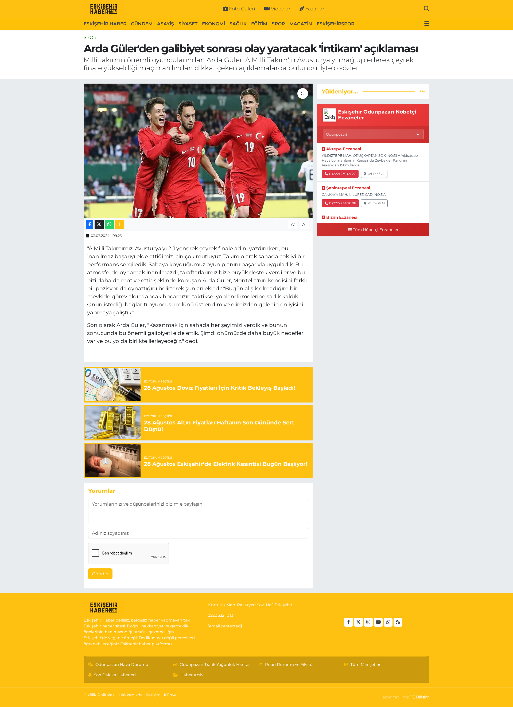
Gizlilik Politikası (99, 695)
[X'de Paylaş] (99, 224)
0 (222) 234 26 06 (342, 203)
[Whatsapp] (388, 622)
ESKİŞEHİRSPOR (335, 23)
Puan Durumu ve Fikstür (289, 664)
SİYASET (187, 23)
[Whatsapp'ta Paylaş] (109, 224)
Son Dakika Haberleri (115, 675)
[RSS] (398, 622)
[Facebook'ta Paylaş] (89, 224)
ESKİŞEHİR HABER (105, 23)
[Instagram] (368, 622)
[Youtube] (378, 622)
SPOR (278, 23)
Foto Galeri (242, 9)
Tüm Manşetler (365, 664)
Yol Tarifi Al (375, 174)
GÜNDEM (142, 23)
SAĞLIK (238, 23)
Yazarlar (314, 9)
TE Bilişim (419, 697)
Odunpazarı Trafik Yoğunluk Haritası (215, 664)
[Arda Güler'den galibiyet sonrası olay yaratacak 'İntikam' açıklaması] (198, 151)
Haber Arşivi (192, 675)
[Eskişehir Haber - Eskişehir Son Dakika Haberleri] (104, 9)
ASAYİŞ (165, 23)
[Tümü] (422, 91)
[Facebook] (348, 622)
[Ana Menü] (426, 24)
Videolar (280, 9)
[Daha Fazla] (119, 224)
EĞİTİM (259, 23)
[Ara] (426, 8)
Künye (170, 695)
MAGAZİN (300, 23)
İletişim (153, 695)
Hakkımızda (131, 695)
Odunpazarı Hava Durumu (121, 664)
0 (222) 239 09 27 (342, 174)
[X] (358, 622)
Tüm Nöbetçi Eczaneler (376, 229)
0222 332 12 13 (220, 615)
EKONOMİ (213, 23)
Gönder (100, 573)
